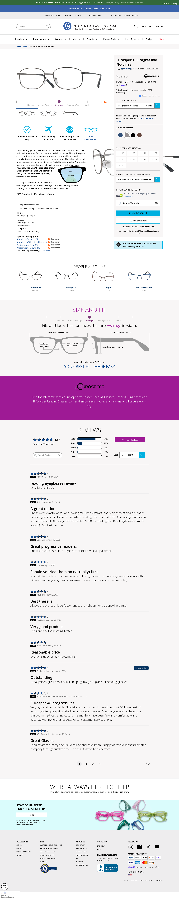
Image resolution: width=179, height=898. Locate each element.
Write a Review (152, 69)
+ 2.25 (132, 159)
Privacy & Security (47, 852)
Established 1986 (95, 15)
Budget (149, 39)
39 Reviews (139, 69)
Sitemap (43, 862)
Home (18, 46)
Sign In (19, 845)
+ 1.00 (121, 153)
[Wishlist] (136, 26)
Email (99, 849)
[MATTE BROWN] (139, 135)
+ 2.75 (154, 159)
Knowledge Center (52, 15)
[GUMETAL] (127, 135)
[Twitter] (148, 849)
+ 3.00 (121, 165)
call (121, 792)
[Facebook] (139, 849)
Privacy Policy (40, 820)
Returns (78, 15)
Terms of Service (47, 855)
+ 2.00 (121, 159)
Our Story (80, 845)
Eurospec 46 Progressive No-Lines (41, 46)
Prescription (39, 39)
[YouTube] (157, 849)
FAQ (77, 858)
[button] (138, 106)
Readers (19, 39)
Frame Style (109, 39)
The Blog (67, 15)
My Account (147, 27)
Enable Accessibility (169, 3)
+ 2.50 (143, 159)
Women (59, 39)
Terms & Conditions (26, 823)
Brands (90, 39)
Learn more (129, 196)
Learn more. (45, 250)
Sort (116, 455)
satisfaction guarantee (133, 246)
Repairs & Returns (23, 852)
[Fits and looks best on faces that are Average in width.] (59, 105)
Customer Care (115, 15)
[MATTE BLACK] (133, 135)
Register (20, 848)
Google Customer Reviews (151, 96)
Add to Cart (138, 213)
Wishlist (19, 855)
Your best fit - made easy (89, 366)
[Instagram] (131, 849)
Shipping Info (81, 852)
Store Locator (82, 855)
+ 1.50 (143, 153)
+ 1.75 (154, 153)
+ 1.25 (132, 153)
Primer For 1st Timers (49, 848)
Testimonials (81, 848)
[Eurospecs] (151, 76)
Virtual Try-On (82, 865)
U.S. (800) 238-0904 (131, 15)
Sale (161, 39)
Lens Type (130, 39)
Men (75, 39)
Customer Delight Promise (51, 845)
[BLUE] (120, 135)
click (114, 792)
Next (149, 763)
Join (31, 814)
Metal (25, 46)
